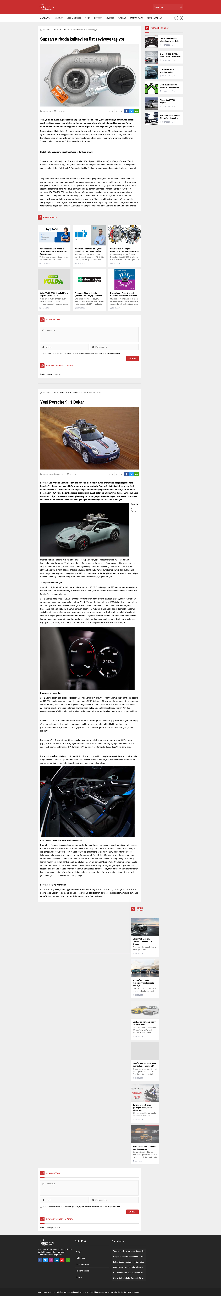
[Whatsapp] (68, 1260)
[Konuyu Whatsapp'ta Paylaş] (136, 111)
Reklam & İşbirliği (82, 1271)
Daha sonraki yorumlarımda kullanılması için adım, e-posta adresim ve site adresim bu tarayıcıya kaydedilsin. (81, 353)
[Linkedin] (56, 1260)
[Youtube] (62, 1260)
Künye (78, 1251)
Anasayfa (46, 30)
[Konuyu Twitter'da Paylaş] (131, 111)
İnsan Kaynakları (82, 1264)
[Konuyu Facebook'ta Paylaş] (126, 111)
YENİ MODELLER (74, 393)
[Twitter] (45, 1260)
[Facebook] (40, 1260)
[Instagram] (51, 1260)
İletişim (79, 1277)
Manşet (64, 393)
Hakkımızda (80, 1258)
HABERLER (57, 30)
